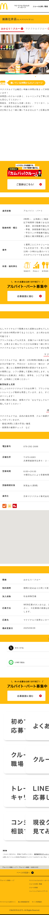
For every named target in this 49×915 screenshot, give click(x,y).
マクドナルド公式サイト (8, 902)
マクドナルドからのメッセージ (21, 6)
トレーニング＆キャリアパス (38, 891)
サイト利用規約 (37, 902)
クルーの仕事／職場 (40, 6)
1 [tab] (35, 76)
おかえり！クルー (10, 28)
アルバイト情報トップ (7, 880)
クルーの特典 (33, 887)
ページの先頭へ (23, 873)
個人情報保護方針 (23, 902)
